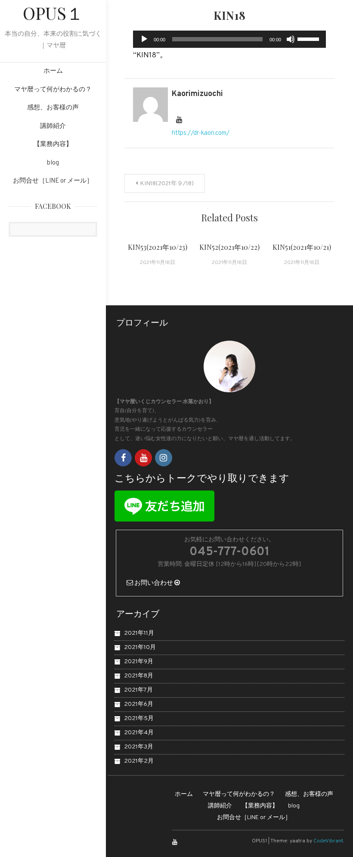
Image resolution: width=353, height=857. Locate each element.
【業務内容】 (53, 144)
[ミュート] (290, 39)
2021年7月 (138, 690)
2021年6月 (138, 704)
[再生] (144, 39)
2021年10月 (140, 647)
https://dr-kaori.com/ (200, 133)
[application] (229, 39)
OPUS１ (53, 12)
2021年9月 (138, 661)
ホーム (53, 71)
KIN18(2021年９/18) (167, 183)
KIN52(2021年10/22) (229, 247)
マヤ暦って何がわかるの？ (53, 90)
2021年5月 (139, 718)
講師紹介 (53, 126)
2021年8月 (138, 676)
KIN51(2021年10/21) (301, 247)
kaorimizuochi (197, 94)
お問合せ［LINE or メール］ (53, 181)
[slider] (309, 38)
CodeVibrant (328, 841)
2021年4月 (139, 732)
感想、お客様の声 (53, 108)
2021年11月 (139, 633)
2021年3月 (138, 747)
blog (53, 163)
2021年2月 (139, 761)
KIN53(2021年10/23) (157, 247)
